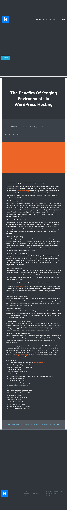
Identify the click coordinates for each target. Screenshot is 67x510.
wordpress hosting (38, 183)
